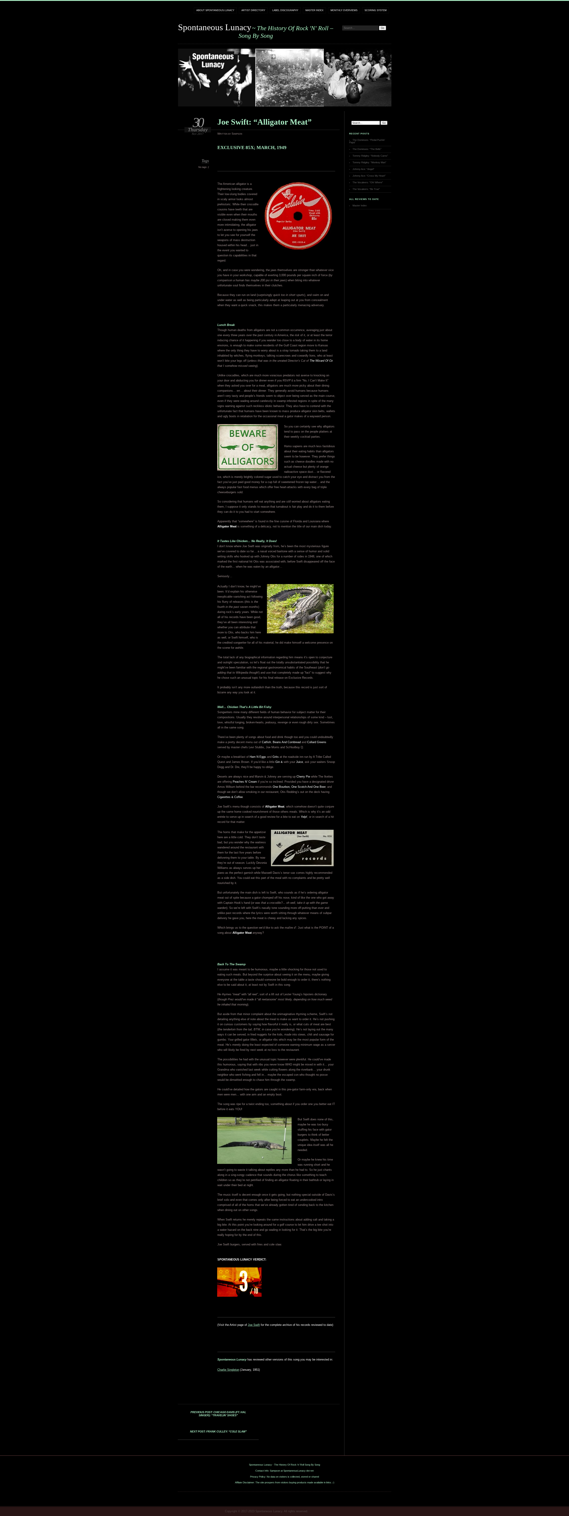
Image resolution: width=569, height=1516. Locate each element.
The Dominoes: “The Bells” (367, 149)
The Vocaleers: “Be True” (366, 189)
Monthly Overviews (344, 10)
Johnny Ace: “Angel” (363, 169)
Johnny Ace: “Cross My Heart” (369, 175)
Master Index (314, 10)
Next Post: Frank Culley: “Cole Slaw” (218, 1431)
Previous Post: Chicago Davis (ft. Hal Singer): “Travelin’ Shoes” (218, 1414)
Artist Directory (253, 10)
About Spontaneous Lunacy (215, 10)
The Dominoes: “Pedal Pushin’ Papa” (367, 141)
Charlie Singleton (228, 1369)
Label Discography (285, 10)
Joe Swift (254, 1324)
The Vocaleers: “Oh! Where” (368, 182)
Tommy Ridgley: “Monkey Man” (369, 162)
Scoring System (376, 10)
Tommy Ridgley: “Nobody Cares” (370, 155)
